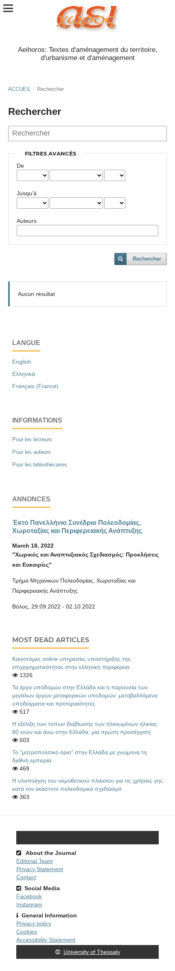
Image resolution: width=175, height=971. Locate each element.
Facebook (29, 896)
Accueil (19, 89)
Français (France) (35, 386)
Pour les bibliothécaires (39, 465)
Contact (26, 877)
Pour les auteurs (31, 452)
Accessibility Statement (45, 939)
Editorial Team (34, 861)
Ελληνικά (23, 374)
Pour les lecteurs (32, 439)
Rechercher (147, 259)
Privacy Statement (39, 869)
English (21, 361)
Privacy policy (33, 923)
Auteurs (27, 221)
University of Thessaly (91, 952)
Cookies (26, 931)
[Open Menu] (8, 8)
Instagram (29, 904)
